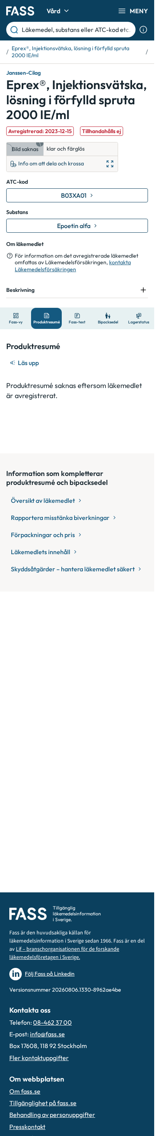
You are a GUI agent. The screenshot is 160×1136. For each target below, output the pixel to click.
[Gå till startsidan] (20, 11)
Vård (53, 11)
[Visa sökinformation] (143, 29)
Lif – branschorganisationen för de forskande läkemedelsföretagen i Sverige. (64, 953)
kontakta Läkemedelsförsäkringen (73, 266)
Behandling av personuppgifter (52, 1114)
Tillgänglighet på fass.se (43, 1103)
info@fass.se (47, 1034)
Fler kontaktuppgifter (39, 1058)
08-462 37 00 (52, 1022)
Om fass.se (24, 1091)
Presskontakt (27, 1127)
